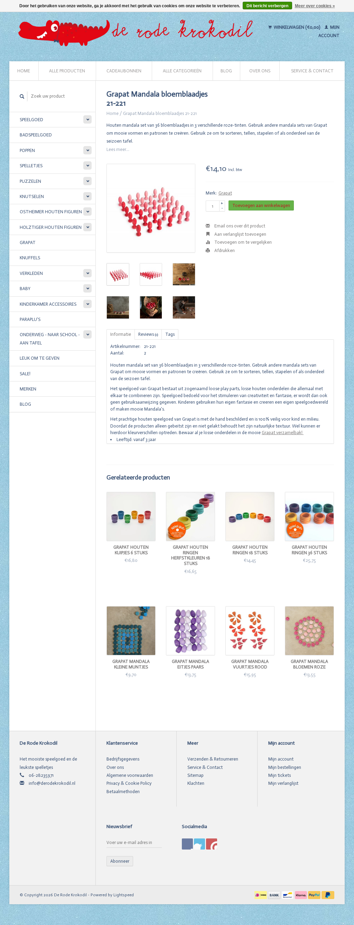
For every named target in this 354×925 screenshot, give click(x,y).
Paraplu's (30, 319)
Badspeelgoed (36, 134)
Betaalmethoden (123, 791)
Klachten (195, 783)
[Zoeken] (22, 96)
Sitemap (195, 775)
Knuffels (30, 257)
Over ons (259, 70)
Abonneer (119, 861)
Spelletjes (31, 165)
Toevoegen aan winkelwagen (261, 205)
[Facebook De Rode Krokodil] (187, 844)
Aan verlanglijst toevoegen (239, 234)
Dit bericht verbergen (267, 5)
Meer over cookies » (315, 5)
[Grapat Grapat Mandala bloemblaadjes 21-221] (151, 208)
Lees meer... (117, 149)
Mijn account (281, 759)
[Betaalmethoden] (261, 894)
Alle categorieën (182, 70)
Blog (226, 70)
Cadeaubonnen (123, 70)
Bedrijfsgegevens (122, 759)
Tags (170, 334)
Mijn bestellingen (284, 767)
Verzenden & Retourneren (212, 759)
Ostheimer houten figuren (51, 211)
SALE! (25, 373)
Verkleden (31, 273)
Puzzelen (30, 181)
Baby (25, 288)
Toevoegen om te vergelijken (242, 242)
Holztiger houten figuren (51, 227)
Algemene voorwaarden (129, 775)
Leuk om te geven (39, 358)
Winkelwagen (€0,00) (297, 27)
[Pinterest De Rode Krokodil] (199, 844)
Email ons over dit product (239, 225)
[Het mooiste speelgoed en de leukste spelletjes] (138, 31)
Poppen (27, 150)
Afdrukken (224, 250)
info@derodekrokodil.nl (52, 783)
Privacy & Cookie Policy (128, 783)
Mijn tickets (279, 775)
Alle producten (67, 70)
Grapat (28, 242)
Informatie (120, 334)
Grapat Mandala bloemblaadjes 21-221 (160, 113)
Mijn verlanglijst (283, 783)
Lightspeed (123, 894)
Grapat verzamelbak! (283, 432)
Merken (28, 389)
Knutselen (32, 196)
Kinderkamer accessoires (48, 304)
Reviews (148, 334)
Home (23, 70)
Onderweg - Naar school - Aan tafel (50, 338)
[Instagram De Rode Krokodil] (211, 844)
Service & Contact (312, 70)
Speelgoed (31, 119)
